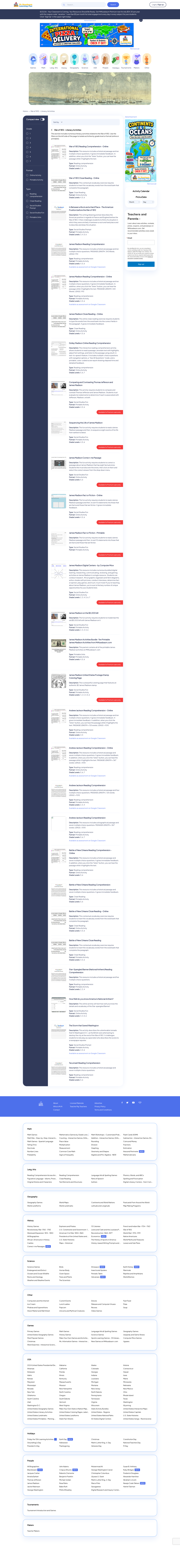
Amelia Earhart (33, 1476)
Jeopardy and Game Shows (134, 1335)
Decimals (31, 1148)
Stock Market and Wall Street (38, 1311)
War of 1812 (127, 1230)
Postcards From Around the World (136, 1202)
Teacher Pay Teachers (78, 1106)
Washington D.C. (34, 1405)
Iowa (125, 1375)
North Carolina (65, 1392)
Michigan (94, 1382)
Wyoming (127, 1405)
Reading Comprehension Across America (46, 1175)
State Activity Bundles (100, 1409)
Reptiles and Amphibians (133, 1273)
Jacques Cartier (33, 1473)
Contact (56, 1110)
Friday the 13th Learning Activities (43, 1439)
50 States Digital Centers (101, 1419)
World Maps (64, 1202)
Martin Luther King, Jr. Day (101, 1443)
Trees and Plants (65, 1277)
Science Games (33, 1267)
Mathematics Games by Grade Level (76, 1135)
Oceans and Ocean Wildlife (38, 1273)
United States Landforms (69, 1415)
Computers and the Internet (38, 1301)
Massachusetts (65, 1382)
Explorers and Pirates (67, 1226)
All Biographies (33, 1236)
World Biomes (128, 1277)
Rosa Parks (63, 1483)
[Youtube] (133, 1103)
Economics (98, 1236)
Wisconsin (95, 1405)
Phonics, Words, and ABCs (133, 1175)
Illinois (61, 1375)
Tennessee (95, 1399)
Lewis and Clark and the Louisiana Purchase (108, 1230)
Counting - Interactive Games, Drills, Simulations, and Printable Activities (87, 1138)
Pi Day (125, 1446)
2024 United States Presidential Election (46, 1365)
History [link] (64, 68)
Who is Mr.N (57, 1106)
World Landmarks (66, 1206)
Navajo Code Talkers (134, 1483)
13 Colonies (95, 1226)
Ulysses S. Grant (97, 1476)
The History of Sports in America (103, 1240)
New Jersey (95, 1389)
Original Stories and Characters (39, 1182)
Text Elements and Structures (70, 1182)
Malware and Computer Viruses (103, 1304)
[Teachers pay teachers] (139, 1103)
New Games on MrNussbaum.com (104, 1341)
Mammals (127, 1270)
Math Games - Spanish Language (40, 1141)
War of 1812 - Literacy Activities (43, 111)
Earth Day (65, 1439)
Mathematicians (129, 1155)
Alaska (93, 1365)
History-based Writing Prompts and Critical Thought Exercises (115, 1243)
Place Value (63, 1141)
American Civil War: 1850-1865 (71, 1233)
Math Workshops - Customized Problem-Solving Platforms (114, 1135)
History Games (33, 1226)
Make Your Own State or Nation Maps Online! (79, 1409)
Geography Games (34, 1202)
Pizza (125, 1304)
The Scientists (64, 1280)
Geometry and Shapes (100, 1151)
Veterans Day (96, 1446)
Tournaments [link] (126, 68)
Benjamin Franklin (66, 1476)
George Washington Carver (102, 1470)
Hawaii (126, 1372)
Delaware (31, 1372)
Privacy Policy (100, 1106)
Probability (31, 1155)
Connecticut (128, 1368)
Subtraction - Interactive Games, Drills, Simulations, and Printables (149, 1138)
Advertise (98, 1103)
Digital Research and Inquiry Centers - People (111, 1490)
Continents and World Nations (103, 1202)
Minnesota (127, 1382)
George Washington (35, 1490)
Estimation (127, 1148)
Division (94, 1145)
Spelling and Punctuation (133, 1178)
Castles (30, 1243)
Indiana (94, 1375)
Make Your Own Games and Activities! (76, 1338)
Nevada (30, 1389)
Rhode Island (128, 1395)
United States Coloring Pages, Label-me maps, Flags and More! (84, 1412)
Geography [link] (74, 68)
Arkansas (30, 1368)
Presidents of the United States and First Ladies (77, 1236)
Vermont (62, 1402)
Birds (61, 1267)
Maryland (30, 1382)
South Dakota (64, 1399)
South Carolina (33, 1399)
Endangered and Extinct (36, 1270)
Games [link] (33, 68)
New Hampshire (65, 1389)
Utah (29, 1402)
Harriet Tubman (129, 1486)
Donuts (94, 1301)
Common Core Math (67, 1151)
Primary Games (33, 1331)
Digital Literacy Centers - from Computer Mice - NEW (144, 1182)
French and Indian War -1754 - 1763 (136, 1226)
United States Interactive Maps (135, 1409)
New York (31, 1392)
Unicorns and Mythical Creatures (72, 1311)
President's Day (33, 1446)
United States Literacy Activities (39, 1412)
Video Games (96, 1311)
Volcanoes (98, 1277)
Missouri (62, 1385)
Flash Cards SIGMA (130, 1135)
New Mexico (128, 1389)
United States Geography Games (40, 1335)
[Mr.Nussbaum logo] (23, 4)
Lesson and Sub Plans (131, 1243)
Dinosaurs (97, 1267)
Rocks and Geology (35, 1277)
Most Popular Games (35, 1338)
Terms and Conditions (103, 1110)
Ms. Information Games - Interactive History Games (79, 1341)
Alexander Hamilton (131, 1476)
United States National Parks (102, 1415)
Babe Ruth (63, 1486)
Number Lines (32, 1151)
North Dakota (96, 1392)
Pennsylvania (96, 1395)
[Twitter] (127, 1103)
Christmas (31, 1341)
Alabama (62, 1365)
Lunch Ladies (64, 1304)
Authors (94, 1182)
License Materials (77, 1103)
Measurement (64, 1148)
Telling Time (32, 1145)
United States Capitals (132, 1412)
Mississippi (31, 1385)
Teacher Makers (33, 1531)
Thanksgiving (64, 1446)
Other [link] (147, 68)
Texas (125, 1399)
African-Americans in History (38, 1240)
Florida (62, 1372)
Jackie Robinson (33, 1486)
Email (130, 238)
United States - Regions (100, 1412)
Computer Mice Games (132, 1338)
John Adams (64, 1466)
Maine (125, 1378)
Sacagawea (96, 1486)
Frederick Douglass (131, 1473)
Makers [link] (136, 68)
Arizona (126, 1365)
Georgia (94, 1372)
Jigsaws (126, 1341)
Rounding (95, 1141)
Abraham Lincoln (129, 1480)
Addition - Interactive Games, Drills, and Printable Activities (114, 1138)
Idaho (29, 1375)
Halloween (63, 1443)
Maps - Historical (65, 1243)
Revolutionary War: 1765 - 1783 (39, 1230)
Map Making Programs (132, 1206)
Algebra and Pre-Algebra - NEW (103, 1155)
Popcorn (62, 1307)
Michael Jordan (65, 1480)
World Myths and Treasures (133, 1240)
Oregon (62, 1395)
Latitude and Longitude (100, 1206)
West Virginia (64, 1405)
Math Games (32, 1135)
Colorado (95, 1368)
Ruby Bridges (131, 1470)
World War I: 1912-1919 (132, 1233)
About (55, 1103)
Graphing (95, 1148)
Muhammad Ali (97, 1466)
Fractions (127, 1145)
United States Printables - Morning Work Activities (46, 1419)
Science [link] (85, 68)
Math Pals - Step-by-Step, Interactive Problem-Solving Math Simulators (55, 1138)
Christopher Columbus (100, 1473)
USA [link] (95, 68)
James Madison (33, 1483)
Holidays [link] (115, 68)
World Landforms (34, 1206)
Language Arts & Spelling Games (104, 1175)
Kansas (30, 1378)
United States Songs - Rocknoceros (137, 1419)
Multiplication (64, 1145)
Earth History (131, 1267)
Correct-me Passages (38, 1246)
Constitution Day (129, 1439)
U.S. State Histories (66, 1240)
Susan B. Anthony (130, 1466)
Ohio (125, 1392)
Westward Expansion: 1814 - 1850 (40, 1233)
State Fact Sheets (66, 1419)
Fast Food (127, 1301)
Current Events (65, 1301)
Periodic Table (96, 1273)
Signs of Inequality (66, 1155)
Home (25, 111)
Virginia (94, 1402)
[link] (33, 59)
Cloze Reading (65, 1178)
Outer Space (64, 1273)
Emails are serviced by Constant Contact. (140, 257)
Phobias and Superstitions (37, 1307)
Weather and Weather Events (38, 1280)
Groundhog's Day (34, 1443)
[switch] (42, 119)
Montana (94, 1385)
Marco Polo (95, 1483)
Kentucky (63, 1378)
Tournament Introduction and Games (41, 1510)
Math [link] (43, 68)
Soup (125, 1307)
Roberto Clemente (66, 1473)
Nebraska (127, 1385)
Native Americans (130, 1236)
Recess (94, 1307)
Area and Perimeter (133, 1151)
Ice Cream (31, 1304)
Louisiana (95, 1378)
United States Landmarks (37, 1415)
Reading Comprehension (69, 1175)
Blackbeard (34, 1470)
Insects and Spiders (99, 1270)
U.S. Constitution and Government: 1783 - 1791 (77, 1230)
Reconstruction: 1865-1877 (101, 1233)
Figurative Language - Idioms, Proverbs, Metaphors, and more (51, 1178)
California (63, 1368)
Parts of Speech (97, 1178)
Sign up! (141, 264)
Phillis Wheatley (65, 1490)
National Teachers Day (132, 1443)
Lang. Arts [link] (54, 68)
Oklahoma (31, 1395)
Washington (128, 1402)
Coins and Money (130, 1141)
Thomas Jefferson (34, 1480)
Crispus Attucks (68, 1470)
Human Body (64, 1270)
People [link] (105, 68)
